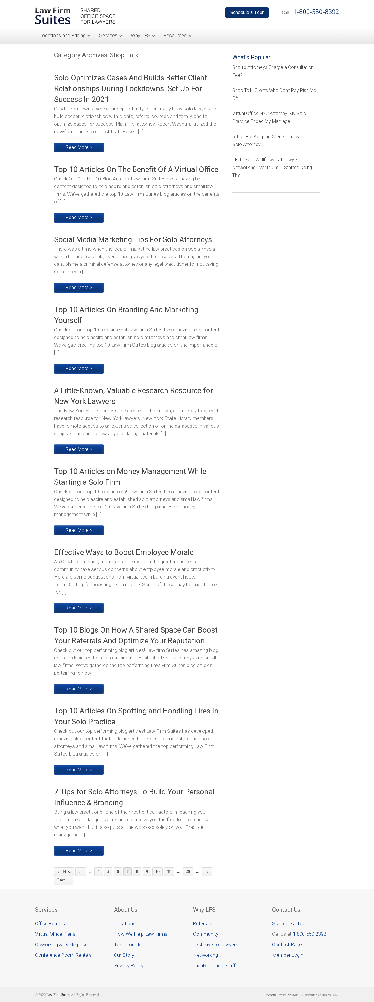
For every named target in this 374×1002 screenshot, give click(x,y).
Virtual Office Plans (55, 934)
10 (157, 871)
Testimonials (128, 944)
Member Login (287, 955)
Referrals (202, 923)
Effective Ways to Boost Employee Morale (123, 552)
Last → (63, 880)
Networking (205, 955)
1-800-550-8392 (309, 934)
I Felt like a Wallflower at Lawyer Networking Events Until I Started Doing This (272, 167)
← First (64, 871)
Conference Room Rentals (63, 955)
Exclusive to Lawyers (215, 944)
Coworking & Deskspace (61, 944)
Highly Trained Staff (214, 965)
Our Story (124, 955)
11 (169, 871)
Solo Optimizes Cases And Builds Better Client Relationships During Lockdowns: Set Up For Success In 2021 (130, 88)
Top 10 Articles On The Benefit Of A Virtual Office (136, 169)
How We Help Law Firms (140, 934)
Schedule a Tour (289, 923)
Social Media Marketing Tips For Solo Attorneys (133, 239)
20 (188, 871)
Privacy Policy (128, 965)
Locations (125, 923)
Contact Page (287, 944)
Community (205, 934)
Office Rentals (50, 923)
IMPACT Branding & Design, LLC (315, 994)
